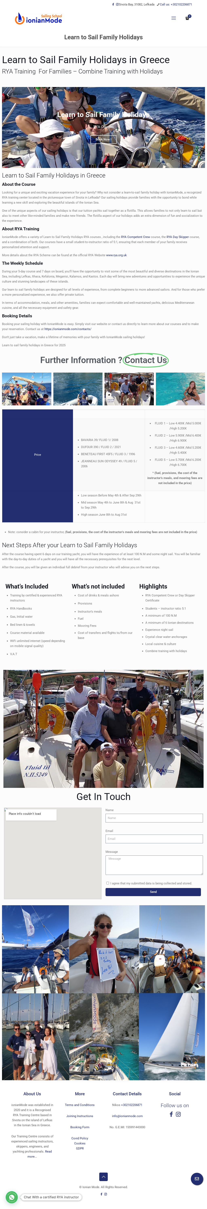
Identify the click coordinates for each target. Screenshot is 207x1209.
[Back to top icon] (103, 1177)
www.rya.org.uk (116, 255)
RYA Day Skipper (178, 237)
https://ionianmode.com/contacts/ (67, 329)
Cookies (80, 1143)
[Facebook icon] (113, 4)
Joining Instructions (79, 1116)
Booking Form (79, 1127)
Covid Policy (79, 1138)
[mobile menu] (173, 18)
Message (112, 852)
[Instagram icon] (117, 4)
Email (109, 831)
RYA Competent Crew (135, 237)
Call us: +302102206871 (176, 4)
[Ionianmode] (38, 18)
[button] (12, 1197)
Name (110, 810)
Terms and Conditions (80, 1105)
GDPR (80, 1148)
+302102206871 (131, 1105)
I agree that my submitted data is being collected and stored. (151, 883)
